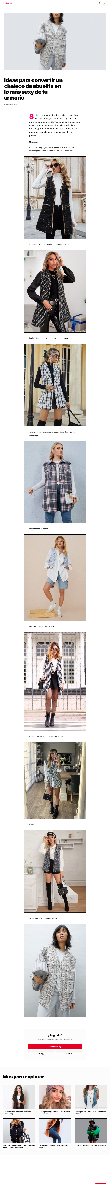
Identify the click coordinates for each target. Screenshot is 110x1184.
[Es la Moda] (8, 3)
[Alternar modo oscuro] (105, 3)
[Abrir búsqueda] (99, 3)
